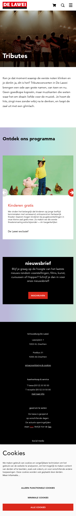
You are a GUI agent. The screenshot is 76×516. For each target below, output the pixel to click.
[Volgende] (72, 193)
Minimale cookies (38, 497)
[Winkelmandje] (54, 5)
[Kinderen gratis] (38, 175)
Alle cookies (38, 507)
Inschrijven (38, 295)
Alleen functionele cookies (38, 487)
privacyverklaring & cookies (38, 365)
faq (49, 426)
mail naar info (38, 393)
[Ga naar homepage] (15, 5)
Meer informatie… (11, 475)
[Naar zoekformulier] (62, 5)
